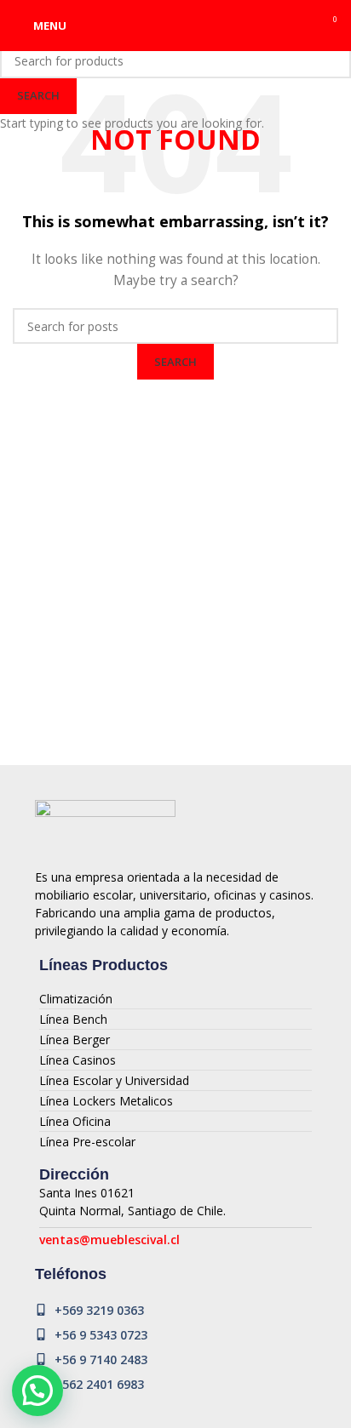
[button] (37, 1390)
